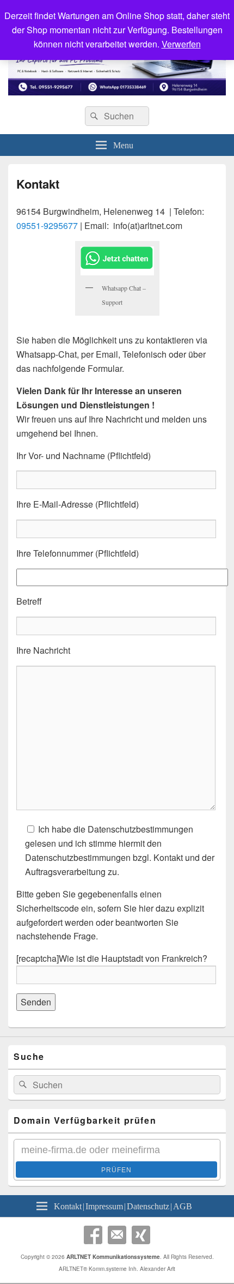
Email (117, 1235)
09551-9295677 (47, 225)
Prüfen (116, 1170)
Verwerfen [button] (181, 44)
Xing (141, 1235)
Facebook (93, 1235)
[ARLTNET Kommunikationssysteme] (117, 92)
